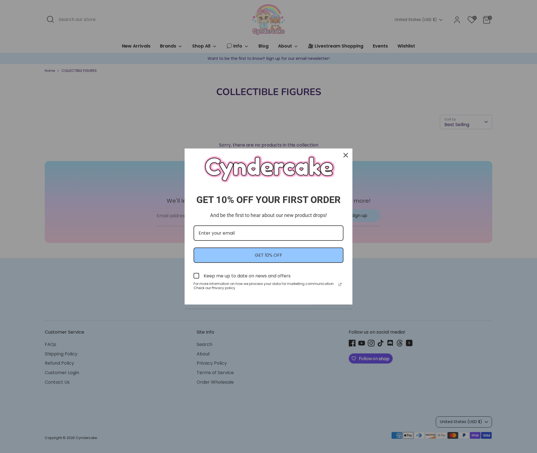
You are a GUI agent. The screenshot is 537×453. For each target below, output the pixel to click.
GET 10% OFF (268, 255)
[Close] (345, 155)
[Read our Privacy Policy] (340, 284)
